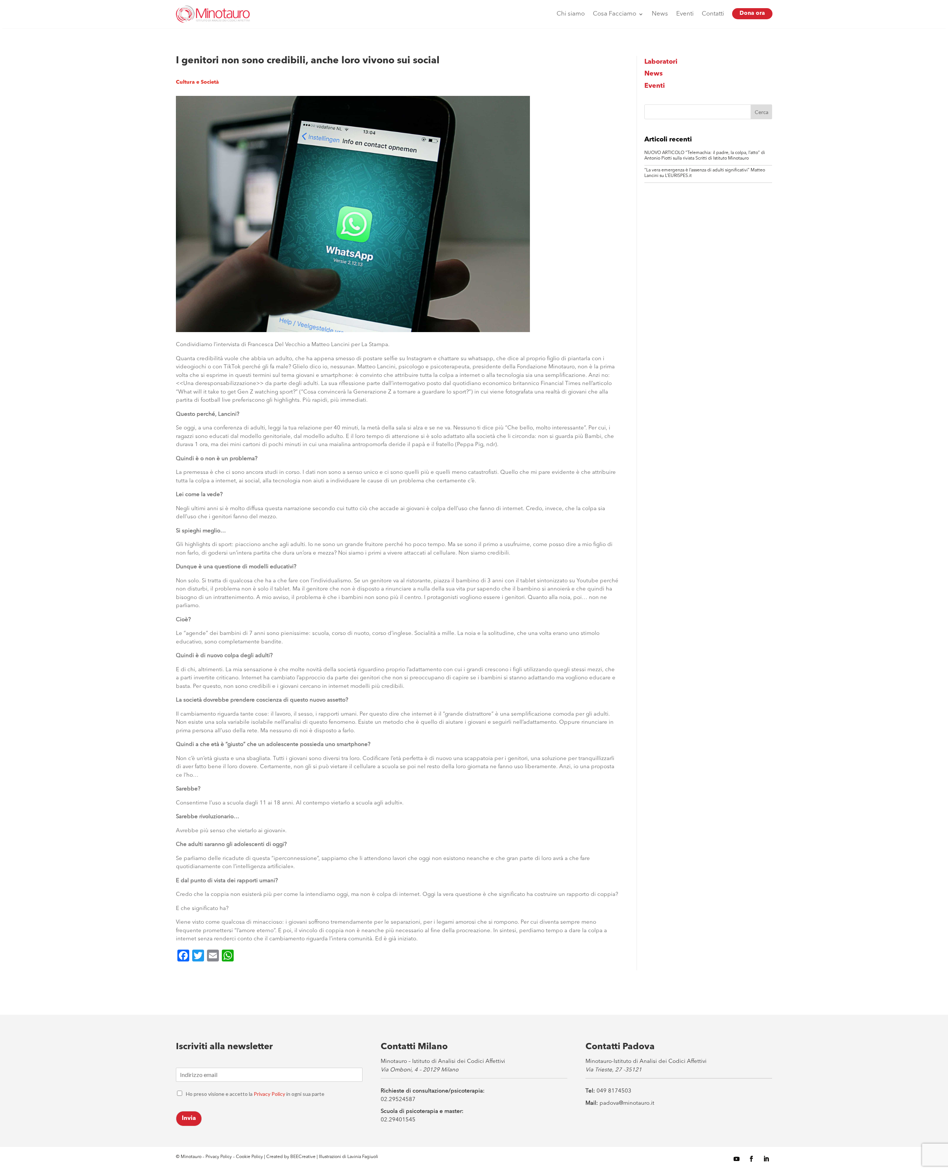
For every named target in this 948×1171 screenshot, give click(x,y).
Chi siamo (571, 14)
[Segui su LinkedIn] (766, 1159)
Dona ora (752, 13)
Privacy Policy (269, 1094)
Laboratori (660, 61)
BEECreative (302, 1157)
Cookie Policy (250, 1157)
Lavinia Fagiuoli (362, 1157)
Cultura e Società (197, 82)
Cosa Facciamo (614, 14)
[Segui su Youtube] (736, 1159)
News (660, 14)
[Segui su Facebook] (751, 1159)
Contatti (713, 14)
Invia (189, 1118)
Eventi (685, 14)
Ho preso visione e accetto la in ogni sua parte (255, 1094)
